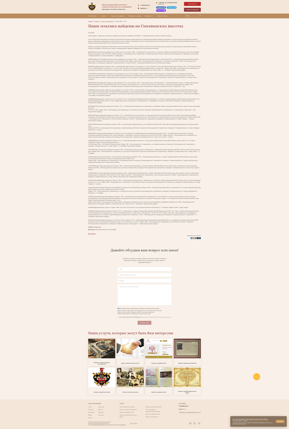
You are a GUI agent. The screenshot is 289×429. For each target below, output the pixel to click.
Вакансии (101, 412)
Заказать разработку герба (102, 392)
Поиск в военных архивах (130, 392)
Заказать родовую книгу (158, 392)
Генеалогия (97, 227)
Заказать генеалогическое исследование (102, 363)
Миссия (100, 409)
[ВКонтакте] (191, 238)
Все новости (92, 234)
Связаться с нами (162, 16)
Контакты (101, 415)
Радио (90, 418)
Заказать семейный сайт (158, 363)
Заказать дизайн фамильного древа (187, 392)
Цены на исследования (118, 16)
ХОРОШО (280, 421)
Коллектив (91, 412)
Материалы (147, 16)
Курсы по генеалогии (152, 417)
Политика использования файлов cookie (98, 423)
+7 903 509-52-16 (145, 5)
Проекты (90, 409)
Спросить (160, 7)
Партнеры (101, 407)
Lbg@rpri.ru (143, 8)
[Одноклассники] (193, 238)
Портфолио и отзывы (134, 16)
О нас (89, 407)
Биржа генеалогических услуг (130, 363)
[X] (198, 238)
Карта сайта (133, 423)
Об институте (92, 16)
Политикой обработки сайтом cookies (258, 420)
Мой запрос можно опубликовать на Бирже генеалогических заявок (139, 308)
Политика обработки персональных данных (99, 422)
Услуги (104, 16)
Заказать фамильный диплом (187, 363)
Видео (90, 415)
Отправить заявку (144, 322)
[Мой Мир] (196, 238)
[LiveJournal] (200, 238)
